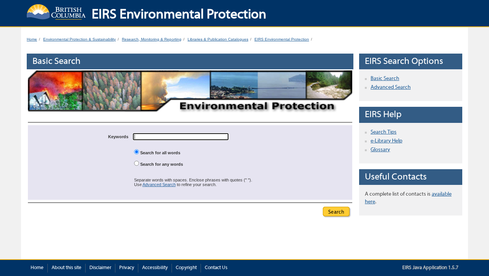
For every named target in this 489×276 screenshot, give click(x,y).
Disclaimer (100, 268)
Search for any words (161, 164)
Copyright (186, 268)
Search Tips (384, 132)
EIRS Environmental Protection (281, 39)
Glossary (380, 150)
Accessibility (155, 268)
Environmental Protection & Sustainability (79, 39)
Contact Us (216, 268)
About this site (66, 268)
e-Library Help (386, 141)
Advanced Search (159, 184)
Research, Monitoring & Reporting (151, 39)
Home (32, 39)
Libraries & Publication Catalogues (218, 39)
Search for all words (159, 152)
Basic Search (385, 79)
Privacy (126, 268)
